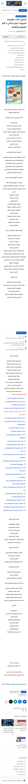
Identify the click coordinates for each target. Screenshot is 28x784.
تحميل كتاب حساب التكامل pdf (9, 10)
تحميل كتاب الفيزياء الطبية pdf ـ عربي (15, 349)
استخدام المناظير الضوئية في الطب (15, 67)
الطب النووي (20, 55)
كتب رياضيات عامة (20, 771)
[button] (20, 701)
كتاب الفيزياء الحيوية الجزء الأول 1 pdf (14, 675)
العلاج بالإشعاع (20, 57)
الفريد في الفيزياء (6, 780)
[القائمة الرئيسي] (25, 3)
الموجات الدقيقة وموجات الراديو (16, 50)
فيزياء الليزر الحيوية (19, 60)
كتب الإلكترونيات (21, 761)
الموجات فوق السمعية (14, 244)
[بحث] (2, 3)
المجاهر (22, 69)
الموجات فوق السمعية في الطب (16, 53)
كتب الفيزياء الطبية (21, 16)
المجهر (12, 610)
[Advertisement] (14, 315)
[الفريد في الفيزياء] (14, 3)
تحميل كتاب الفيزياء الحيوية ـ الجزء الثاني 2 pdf (14, 684)
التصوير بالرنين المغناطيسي (17, 48)
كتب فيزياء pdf (22, 694)
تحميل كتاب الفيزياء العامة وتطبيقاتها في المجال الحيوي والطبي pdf (13, 344)
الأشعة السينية (11, 572)
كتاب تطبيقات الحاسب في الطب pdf (15, 338)
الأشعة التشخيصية (19, 64)
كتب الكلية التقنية (21, 764)
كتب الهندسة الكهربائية (19, 766)
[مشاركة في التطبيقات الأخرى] (6, 701)
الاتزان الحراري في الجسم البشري (16, 45)
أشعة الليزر (12, 536)
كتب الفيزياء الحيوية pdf (14, 666)
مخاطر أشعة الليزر (19, 62)
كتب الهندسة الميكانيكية (19, 769)
